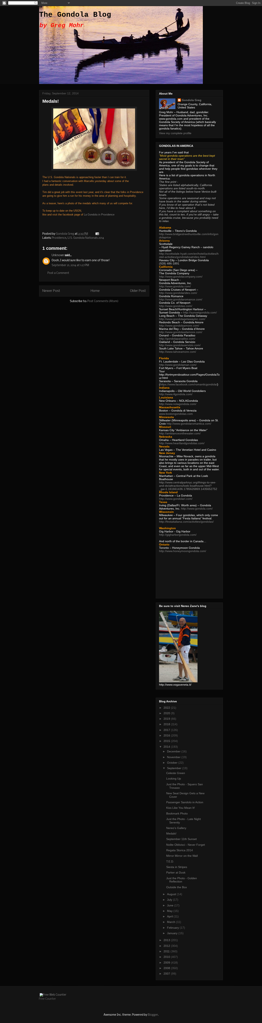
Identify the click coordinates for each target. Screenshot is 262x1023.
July (170, 899)
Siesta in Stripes (176, 867)
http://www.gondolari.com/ (175, 498)
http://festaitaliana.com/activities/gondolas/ (186, 521)
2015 (167, 741)
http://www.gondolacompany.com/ (180, 276)
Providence (59, 238)
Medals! (171, 833)
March (171, 922)
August (172, 894)
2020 (167, 713)
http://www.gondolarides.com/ (178, 293)
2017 (167, 730)
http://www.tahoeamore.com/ (177, 351)
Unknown (58, 255)
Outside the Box (176, 887)
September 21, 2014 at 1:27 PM (70, 265)
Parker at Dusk (175, 872)
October (172, 762)
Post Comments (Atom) (103, 301)
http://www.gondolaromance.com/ (180, 299)
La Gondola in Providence (99, 214)
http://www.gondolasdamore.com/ (180, 332)
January (172, 933)
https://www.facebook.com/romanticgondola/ (188, 384)
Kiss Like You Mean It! (180, 807)
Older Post (138, 291)
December (174, 751)
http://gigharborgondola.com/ (177, 534)
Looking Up (173, 778)
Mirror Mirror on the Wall (182, 855)
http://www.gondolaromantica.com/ (189, 423)
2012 (167, 945)
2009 (167, 962)
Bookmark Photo (177, 813)
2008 (167, 968)
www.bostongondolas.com (176, 413)
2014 (167, 746)
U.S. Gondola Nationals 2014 (86, 238)
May (170, 911)
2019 (167, 718)
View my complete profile (175, 133)
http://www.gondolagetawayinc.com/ (182, 319)
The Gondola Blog (75, 15)
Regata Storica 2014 (179, 850)
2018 (167, 724)
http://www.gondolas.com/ (175, 306)
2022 (167, 707)
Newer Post (51, 291)
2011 (167, 951)
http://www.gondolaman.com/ (177, 364)
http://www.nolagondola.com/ (177, 404)
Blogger (153, 1014)
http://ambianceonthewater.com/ (180, 433)
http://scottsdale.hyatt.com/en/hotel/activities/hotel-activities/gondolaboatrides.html (189, 255)
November (174, 757)
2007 (167, 973)
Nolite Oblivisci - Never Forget (185, 844)
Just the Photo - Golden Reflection (181, 880)
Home (95, 291)
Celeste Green (175, 773)
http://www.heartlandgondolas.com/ (181, 443)
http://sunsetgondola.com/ (200, 312)
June (170, 905)
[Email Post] (97, 233)
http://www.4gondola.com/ (175, 394)
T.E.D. (170, 861)
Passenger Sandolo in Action (184, 802)
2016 (167, 735)
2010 (167, 956)
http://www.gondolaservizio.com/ (180, 345)
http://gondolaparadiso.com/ (177, 338)
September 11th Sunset (181, 839)
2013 (167, 940)
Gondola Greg (191, 100)
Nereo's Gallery (176, 828)
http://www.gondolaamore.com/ (179, 325)
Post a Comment (58, 273)
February (173, 927)
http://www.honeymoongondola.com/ (182, 551)
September (174, 768)
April (170, 916)
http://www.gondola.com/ (175, 286)
